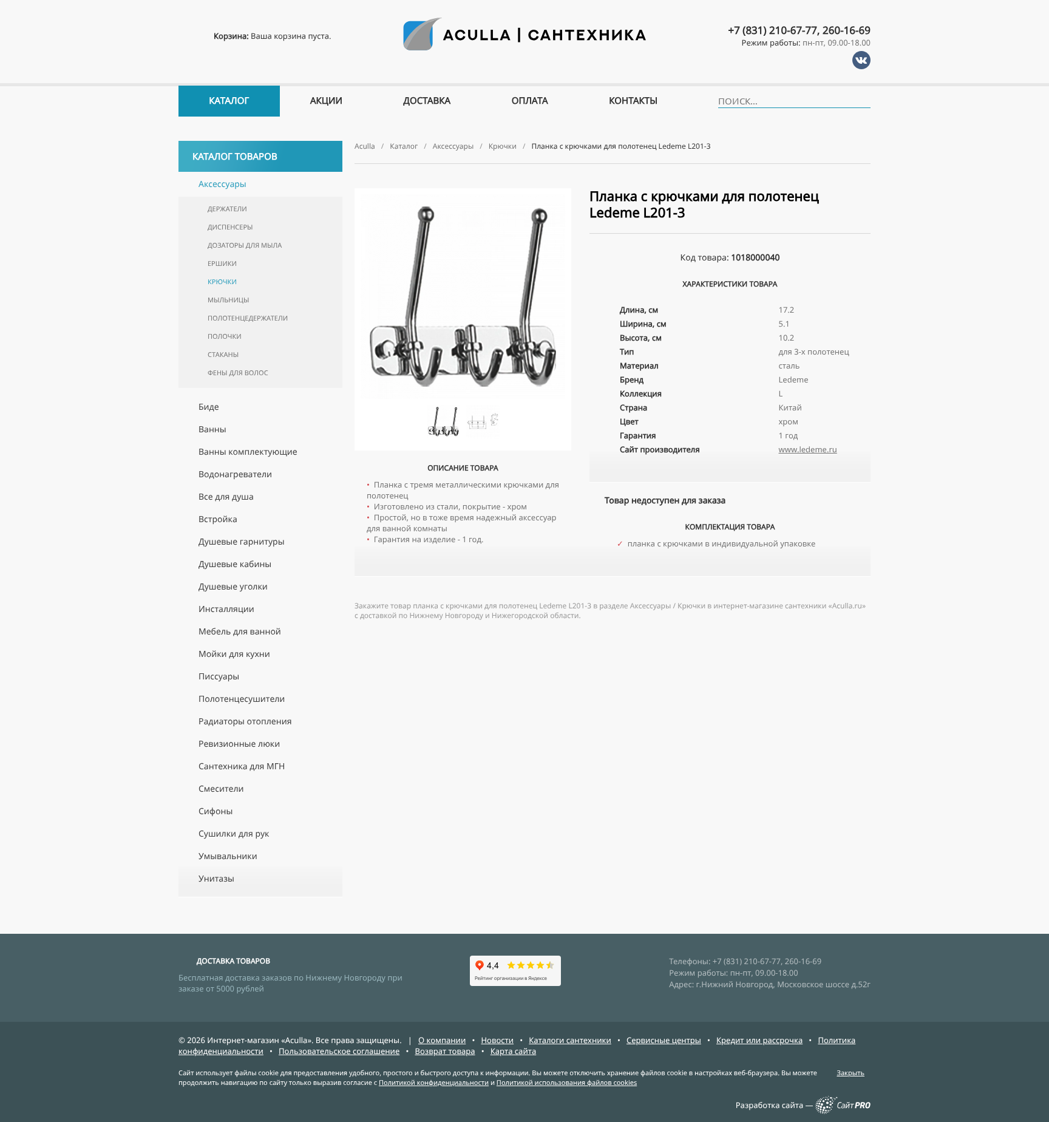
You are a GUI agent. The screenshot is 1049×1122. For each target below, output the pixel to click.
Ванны (212, 429)
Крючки (222, 282)
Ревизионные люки (239, 744)
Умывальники (228, 856)
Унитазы (216, 879)
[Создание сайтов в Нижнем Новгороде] (843, 1111)
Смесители (221, 789)
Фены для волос (238, 373)
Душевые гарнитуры (242, 542)
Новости (497, 1040)
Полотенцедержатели (248, 318)
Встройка (218, 519)
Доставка (427, 101)
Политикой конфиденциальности (434, 1082)
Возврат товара (445, 1051)
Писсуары (219, 676)
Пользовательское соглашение (339, 1051)
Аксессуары (222, 184)
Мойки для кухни (234, 654)
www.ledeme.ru (808, 449)
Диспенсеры (230, 227)
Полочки (225, 336)
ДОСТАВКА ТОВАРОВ (233, 961)
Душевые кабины (235, 564)
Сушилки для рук (234, 834)
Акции (326, 101)
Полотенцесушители (242, 699)
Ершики (222, 263)
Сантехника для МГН (242, 766)
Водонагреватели (235, 474)
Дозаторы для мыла (245, 245)
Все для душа (226, 497)
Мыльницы (228, 300)
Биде (209, 407)
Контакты (633, 101)
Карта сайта (514, 1051)
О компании (442, 1040)
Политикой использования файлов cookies (567, 1082)
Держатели (227, 209)
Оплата (530, 101)
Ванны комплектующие (248, 452)
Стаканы (223, 354)
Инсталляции (226, 609)
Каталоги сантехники (570, 1040)
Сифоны (216, 811)
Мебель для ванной (240, 632)
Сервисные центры (663, 1040)
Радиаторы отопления (245, 721)
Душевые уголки (233, 587)
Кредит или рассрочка (759, 1040)
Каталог (229, 101)
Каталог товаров (234, 157)
